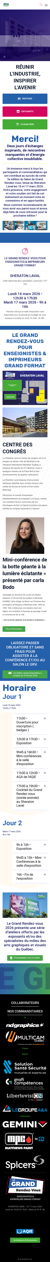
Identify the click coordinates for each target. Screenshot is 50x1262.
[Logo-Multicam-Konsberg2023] (25, 1044)
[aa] (25, 1111)
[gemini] (25, 1127)
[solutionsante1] (25, 1074)
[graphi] (25, 1089)
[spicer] (25, 1169)
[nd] (25, 1027)
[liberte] (25, 1101)
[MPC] (25, 1152)
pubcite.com (27, 1259)
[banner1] (25, 229)
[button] (25, 1003)
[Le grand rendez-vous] (6, 5)
